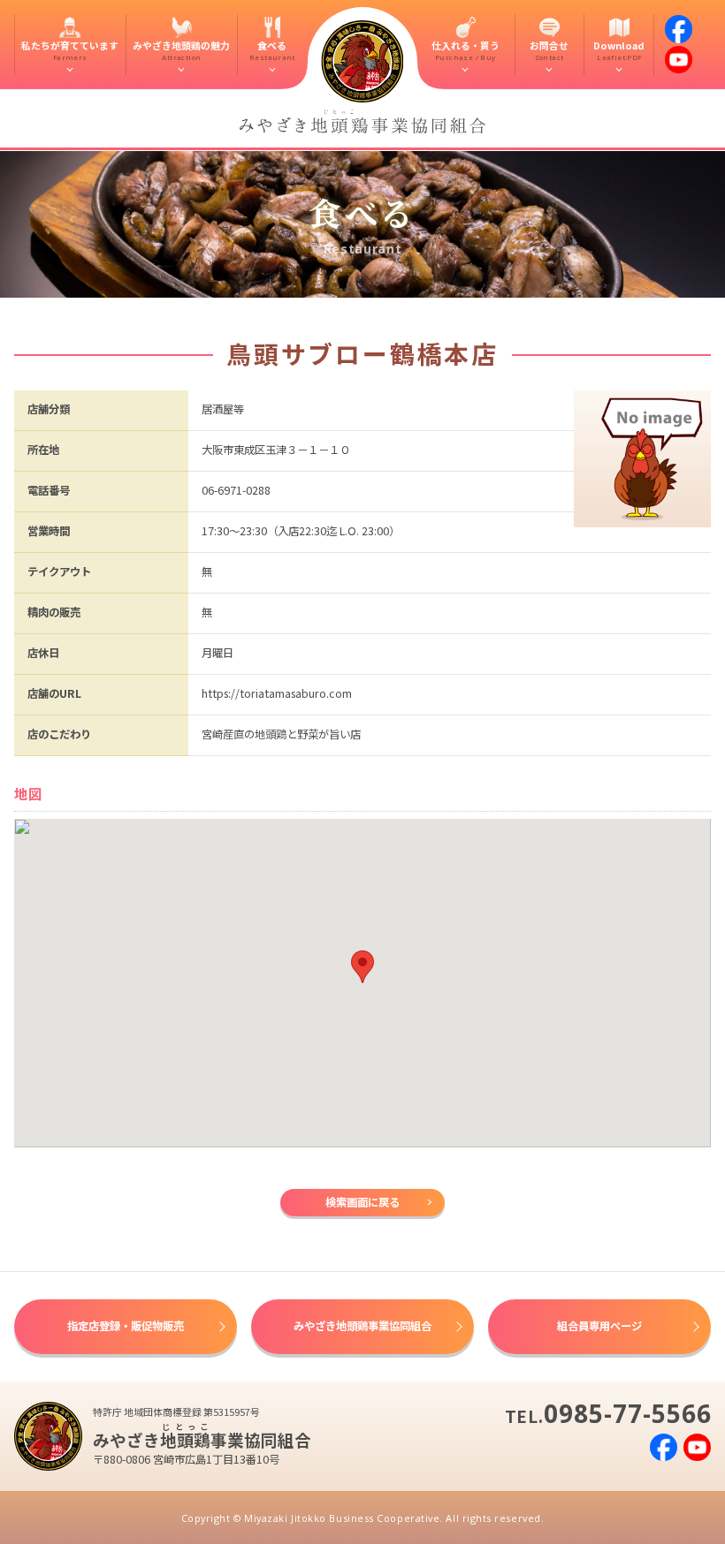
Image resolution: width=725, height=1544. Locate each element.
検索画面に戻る (362, 1202)
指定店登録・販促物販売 (125, 1326)
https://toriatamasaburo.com (277, 693)
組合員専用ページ (599, 1326)
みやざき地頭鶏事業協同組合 (362, 1326)
